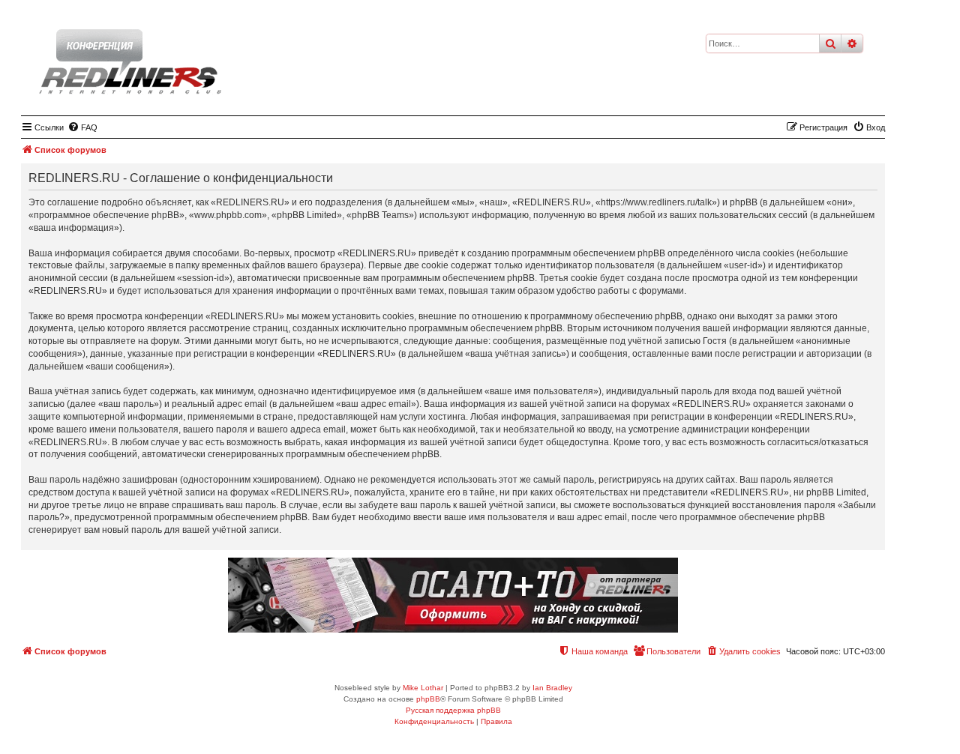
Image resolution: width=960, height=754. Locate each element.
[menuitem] (83, 127)
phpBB (428, 699)
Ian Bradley (552, 688)
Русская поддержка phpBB (453, 710)
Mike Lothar (423, 688)
